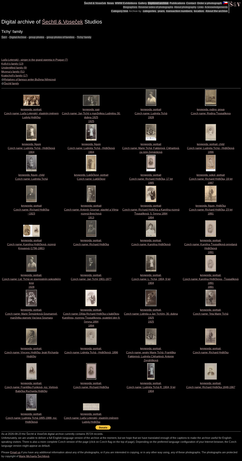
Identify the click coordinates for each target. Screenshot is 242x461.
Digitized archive (158, 3)
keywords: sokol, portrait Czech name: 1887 (210, 179)
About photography (185, 7)
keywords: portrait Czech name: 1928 (151, 113)
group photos (36, 37)
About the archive (216, 11)
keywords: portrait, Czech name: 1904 (151, 279)
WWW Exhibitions (126, 3)
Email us (15, 452)
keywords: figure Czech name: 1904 (31, 148)
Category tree (119, 11)
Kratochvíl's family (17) (14, 75)
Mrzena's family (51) (13, 71)
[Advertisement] (61, 46)
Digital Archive (17, 37)
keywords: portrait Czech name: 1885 (151, 179)
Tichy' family (84, 37)
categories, (150, 11)
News (110, 3)
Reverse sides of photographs (155, 7)
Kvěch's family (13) (12, 63)
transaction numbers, (179, 11)
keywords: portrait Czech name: (151, 148)
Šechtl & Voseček (95, 3)
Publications (177, 3)
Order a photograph (209, 3)
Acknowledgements (216, 7)
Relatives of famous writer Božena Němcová (30, 79)
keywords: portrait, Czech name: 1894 (91, 317)
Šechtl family (11, 83)
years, (161, 11)
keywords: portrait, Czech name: (31, 113)
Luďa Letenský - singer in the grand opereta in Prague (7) (34, 59)
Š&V (4, 37)
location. (199, 11)
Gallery (142, 3)
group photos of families (60, 37)
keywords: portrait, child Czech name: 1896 (210, 148)
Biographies (130, 7)
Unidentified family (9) (14, 67)
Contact (191, 3)
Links (200, 7)
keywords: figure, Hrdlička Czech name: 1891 (210, 209)
